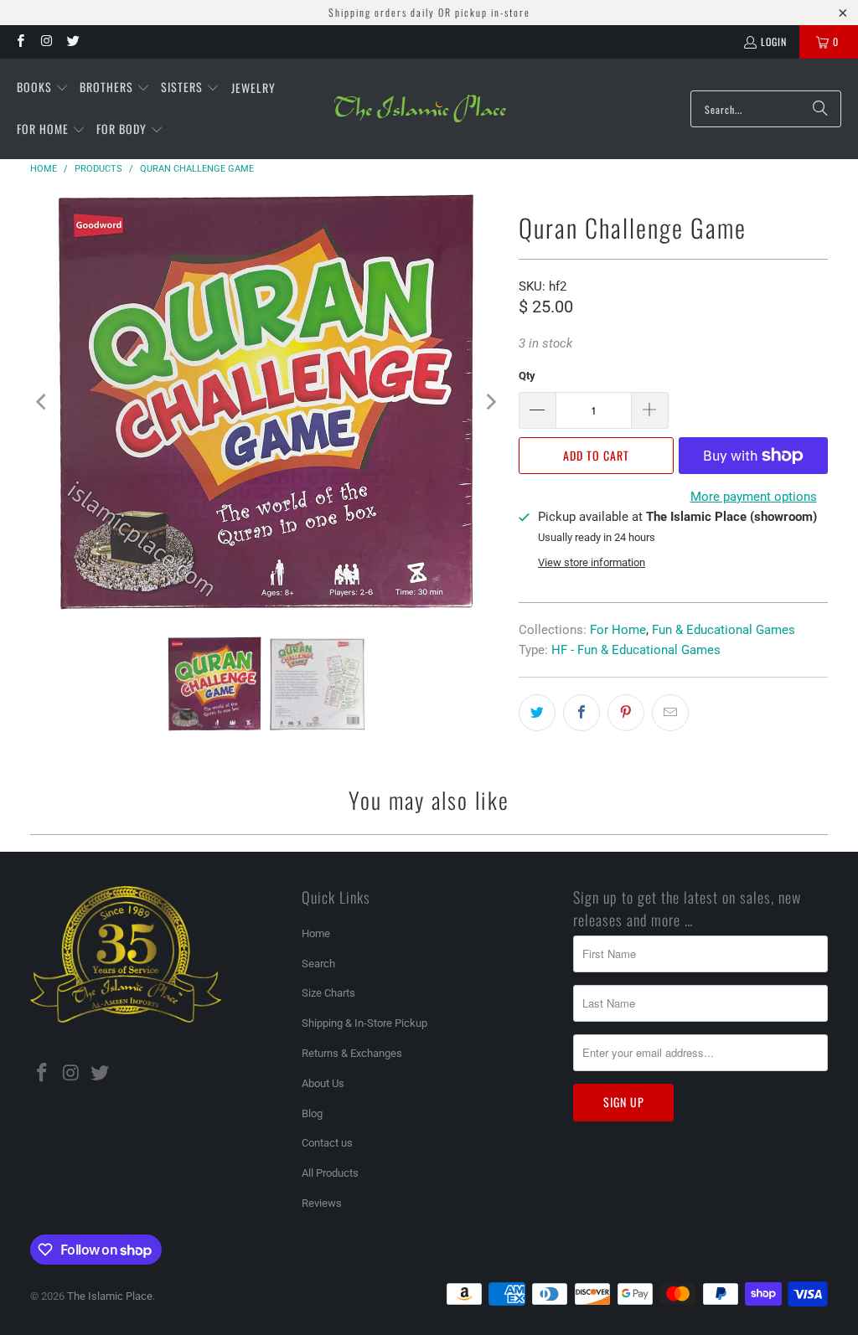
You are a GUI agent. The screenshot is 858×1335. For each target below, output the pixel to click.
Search (318, 963)
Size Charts (328, 993)
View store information (591, 562)
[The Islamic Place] (420, 109)
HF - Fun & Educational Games (636, 649)
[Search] (820, 108)
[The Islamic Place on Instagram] (46, 41)
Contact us (327, 1143)
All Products (330, 1173)
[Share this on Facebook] (581, 712)
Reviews (322, 1203)
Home (316, 933)
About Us (323, 1083)
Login (774, 41)
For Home (618, 629)
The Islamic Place (109, 1296)
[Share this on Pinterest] (625, 712)
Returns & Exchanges (352, 1053)
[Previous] (42, 402)
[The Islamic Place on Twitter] (72, 41)
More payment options (753, 496)
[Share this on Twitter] (537, 712)
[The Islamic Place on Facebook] (20, 41)
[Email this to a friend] (670, 712)
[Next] (489, 402)
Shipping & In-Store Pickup (364, 1023)
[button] (43, 88)
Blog (312, 1113)
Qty (527, 375)
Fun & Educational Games (723, 629)
